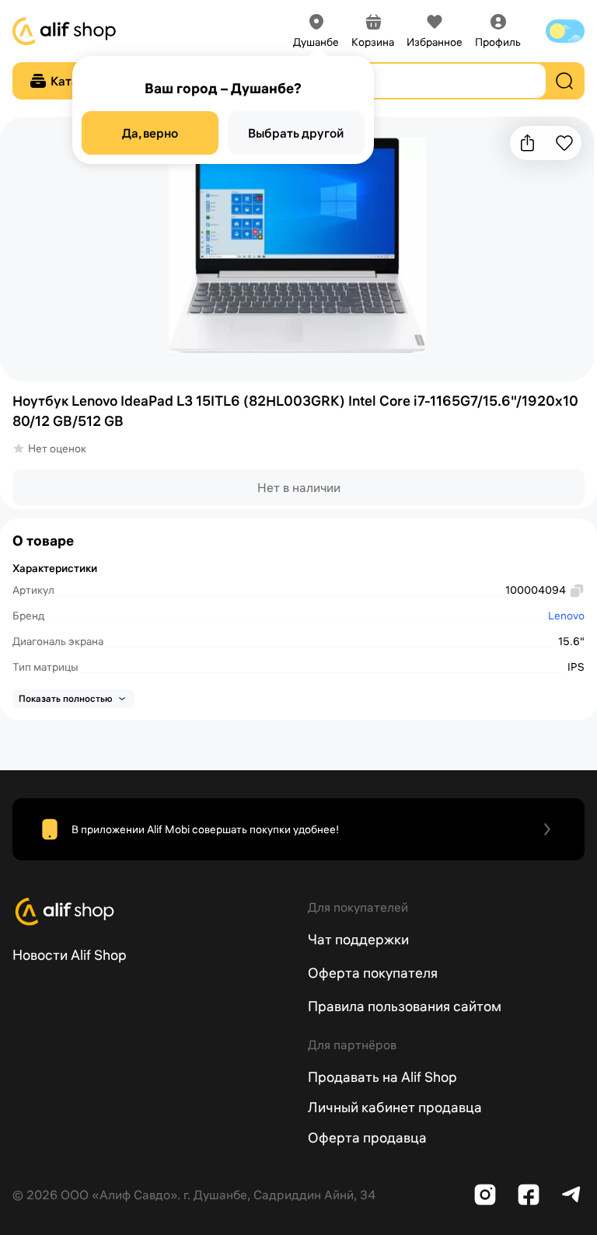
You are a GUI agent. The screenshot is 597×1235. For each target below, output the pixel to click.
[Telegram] (572, 1194)
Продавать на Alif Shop (382, 1077)
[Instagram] (485, 1194)
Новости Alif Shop (69, 955)
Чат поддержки (358, 939)
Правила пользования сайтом (404, 1006)
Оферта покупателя (373, 973)
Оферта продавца (367, 1137)
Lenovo (566, 616)
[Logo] (150, 912)
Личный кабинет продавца (395, 1107)
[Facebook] (528, 1194)
